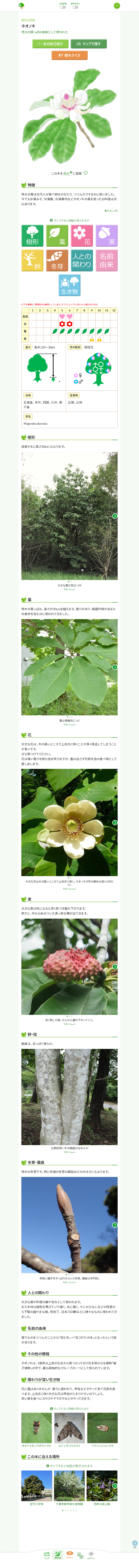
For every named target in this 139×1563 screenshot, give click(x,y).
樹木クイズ (72, 55)
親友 (66, 173)
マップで (91, 44)
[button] (115, 516)
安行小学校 (28, 20)
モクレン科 (112, 210)
